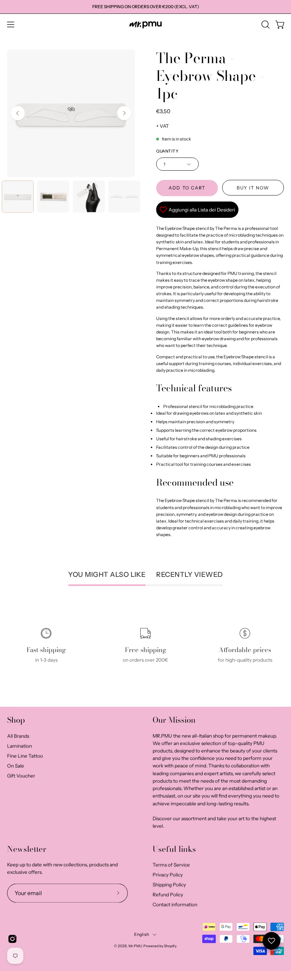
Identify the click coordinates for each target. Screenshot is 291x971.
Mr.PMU (135, 946)
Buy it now (253, 188)
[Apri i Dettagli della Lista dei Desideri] (271, 941)
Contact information (175, 904)
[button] (265, 24)
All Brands (18, 736)
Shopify (170, 946)
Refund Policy (168, 895)
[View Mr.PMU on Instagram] (12, 939)
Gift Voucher (21, 775)
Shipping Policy (169, 885)
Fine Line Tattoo (25, 755)
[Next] (124, 113)
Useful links (174, 849)
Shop (16, 720)
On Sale (15, 765)
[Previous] (18, 113)
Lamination (19, 746)
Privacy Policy (168, 875)
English (141, 934)
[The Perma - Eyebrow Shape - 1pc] (18, 197)
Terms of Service (171, 865)
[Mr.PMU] (145, 24)
